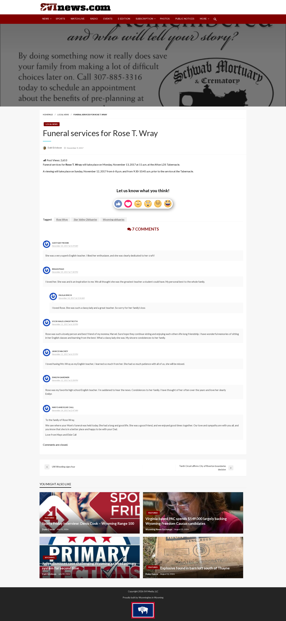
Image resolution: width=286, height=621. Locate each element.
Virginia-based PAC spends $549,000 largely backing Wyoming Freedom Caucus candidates (186, 520)
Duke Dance (48, 529)
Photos (165, 18)
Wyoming (50, 557)
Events (107, 18)
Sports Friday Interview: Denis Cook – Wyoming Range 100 (88, 523)
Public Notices (184, 18)
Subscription (144, 18)
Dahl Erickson (55, 147)
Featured (49, 518)
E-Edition (124, 18)
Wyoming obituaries (113, 219)
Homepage (48, 114)
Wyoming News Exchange (159, 529)
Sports (60, 18)
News (45, 18)
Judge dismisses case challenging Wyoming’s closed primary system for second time (89, 565)
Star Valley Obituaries (85, 219)
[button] (215, 19)
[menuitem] (46, 19)
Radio (94, 18)
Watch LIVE (78, 18)
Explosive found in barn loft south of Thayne (195, 568)
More (203, 18)
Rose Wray (62, 219)
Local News (63, 114)
